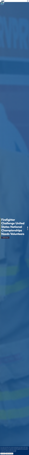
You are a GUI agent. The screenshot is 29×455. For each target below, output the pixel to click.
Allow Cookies (3, 453)
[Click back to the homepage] (2, 2)
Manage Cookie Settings (9, 453)
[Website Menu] (28, 1)
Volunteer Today (5, 237)
